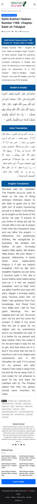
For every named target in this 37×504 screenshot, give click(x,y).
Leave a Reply (18, 482)
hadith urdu (16, 409)
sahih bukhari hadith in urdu (26, 411)
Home (5, 11)
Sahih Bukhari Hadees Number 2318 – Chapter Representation (9, 458)
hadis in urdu (5, 406)
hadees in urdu (27, 403)
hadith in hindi (19, 406)
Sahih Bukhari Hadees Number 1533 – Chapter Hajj (27, 465)
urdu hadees (29, 414)
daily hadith (18, 403)
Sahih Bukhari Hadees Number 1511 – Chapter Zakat (9, 465)
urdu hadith (5, 417)
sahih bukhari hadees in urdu (9, 411)
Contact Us (18, 500)
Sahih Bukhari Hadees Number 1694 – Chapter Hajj (9, 473)
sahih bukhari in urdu (7, 414)
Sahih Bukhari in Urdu (14, 11)
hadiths (23, 409)
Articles (13, 497)
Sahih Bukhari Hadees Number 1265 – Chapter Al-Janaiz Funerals (27, 458)
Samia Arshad (7, 31)
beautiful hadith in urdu (24, 401)
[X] (18, 444)
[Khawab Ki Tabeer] (18, 4)
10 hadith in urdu (12, 401)
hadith (12, 406)
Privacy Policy (21, 497)
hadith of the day (6, 409)
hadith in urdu (28, 406)
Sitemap (28, 497)
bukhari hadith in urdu (7, 403)
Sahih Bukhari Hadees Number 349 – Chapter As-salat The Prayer (26, 473)
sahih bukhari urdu (19, 414)
